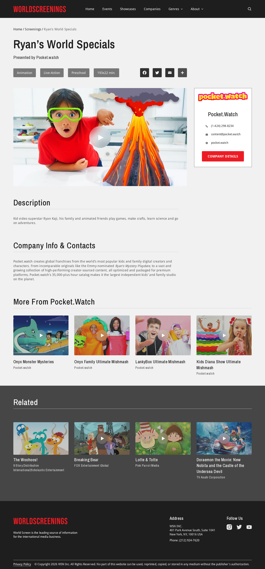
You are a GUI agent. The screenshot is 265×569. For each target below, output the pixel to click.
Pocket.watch (22, 368)
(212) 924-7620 (189, 540)
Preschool (79, 73)
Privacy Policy (22, 564)
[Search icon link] (250, 9)
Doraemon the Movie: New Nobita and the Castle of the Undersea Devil (220, 465)
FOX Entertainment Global (91, 465)
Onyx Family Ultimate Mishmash (101, 362)
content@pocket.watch (225, 134)
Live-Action (52, 73)
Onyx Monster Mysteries (33, 362)
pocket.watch (219, 142)
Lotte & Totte (146, 460)
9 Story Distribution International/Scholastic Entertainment (38, 467)
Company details (223, 156)
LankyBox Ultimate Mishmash (160, 362)
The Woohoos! (25, 460)
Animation (24, 73)
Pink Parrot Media (147, 465)
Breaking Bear (86, 460)
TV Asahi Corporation (210, 477)
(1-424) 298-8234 (222, 126)
